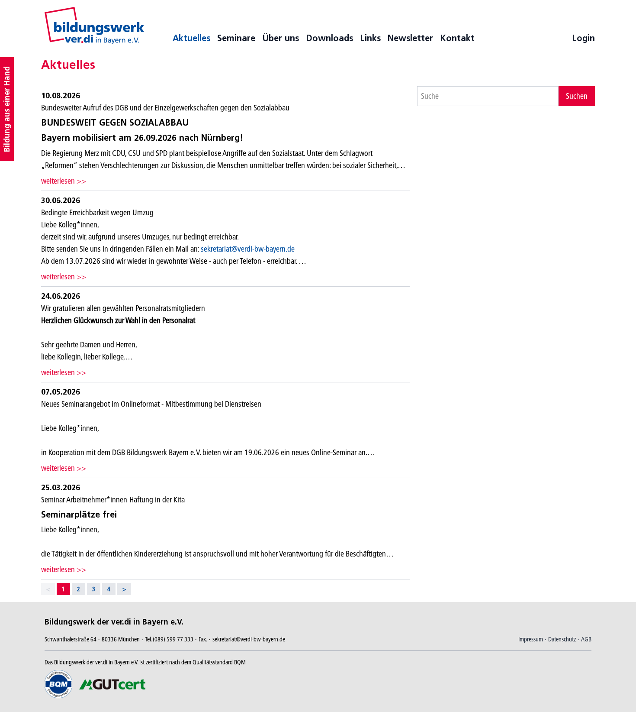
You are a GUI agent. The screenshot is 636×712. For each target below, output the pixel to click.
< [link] (48, 589)
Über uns (280, 38)
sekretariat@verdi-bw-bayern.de (248, 249)
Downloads (329, 38)
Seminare (236, 38)
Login (583, 38)
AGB (586, 639)
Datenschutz (562, 639)
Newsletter (410, 38)
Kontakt (457, 38)
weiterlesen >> (63, 181)
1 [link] (63, 589)
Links (370, 38)
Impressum (530, 639)
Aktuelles (191, 38)
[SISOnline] (94, 25)
